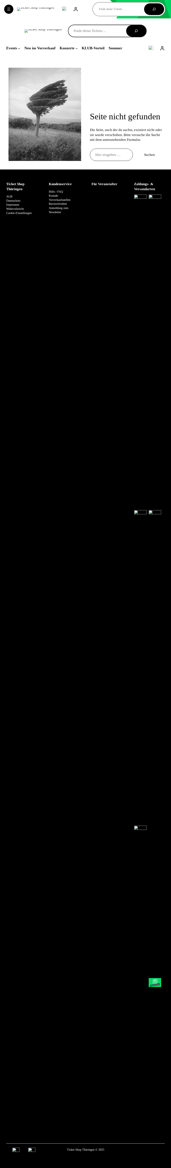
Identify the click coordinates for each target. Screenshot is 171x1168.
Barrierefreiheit (58, 203)
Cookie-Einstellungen (19, 213)
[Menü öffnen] (8, 9)
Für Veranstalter (104, 184)
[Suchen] (154, 9)
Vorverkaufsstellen (59, 199)
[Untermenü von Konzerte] (76, 48)
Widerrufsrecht (15, 208)
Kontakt (53, 195)
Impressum (12, 204)
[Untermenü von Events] (19, 48)
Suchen (149, 155)
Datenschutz (13, 200)
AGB (9, 196)
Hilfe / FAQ (56, 191)
